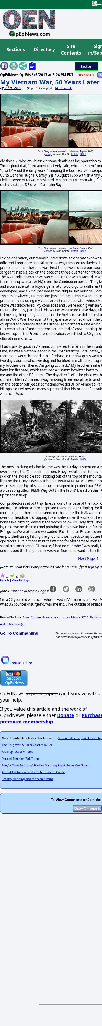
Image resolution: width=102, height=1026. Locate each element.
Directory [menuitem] (44, 49)
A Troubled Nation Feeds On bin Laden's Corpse (33, 772)
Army (25, 617)
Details (74, 154)
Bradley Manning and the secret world (27, 779)
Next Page (86, 558)
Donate (65, 715)
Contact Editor (21, 663)
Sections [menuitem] (16, 49)
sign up (93, 567)
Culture (36, 617)
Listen (87, 66)
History (65, 617)
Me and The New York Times (20, 758)
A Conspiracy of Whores (17, 752)
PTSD (85, 617)
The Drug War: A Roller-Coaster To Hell (27, 745)
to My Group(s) (12, 624)
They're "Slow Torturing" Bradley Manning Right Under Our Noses (45, 765)
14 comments (63, 88)
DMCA (83, 154)
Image (48, 154)
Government (50, 617)
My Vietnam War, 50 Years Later (50, 82)
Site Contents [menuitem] (71, 49)
